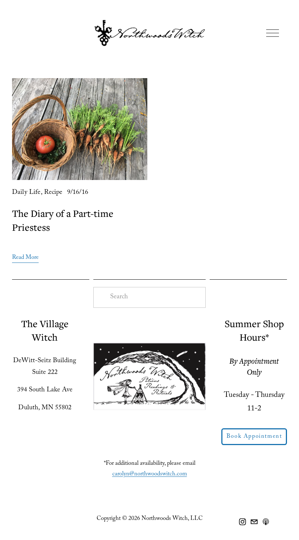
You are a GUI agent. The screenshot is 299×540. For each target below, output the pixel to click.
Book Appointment (254, 437)
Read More (25, 258)
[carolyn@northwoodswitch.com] (254, 521)
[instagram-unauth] (242, 521)
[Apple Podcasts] (265, 521)
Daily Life (26, 193)
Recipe (53, 193)
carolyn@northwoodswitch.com (149, 474)
